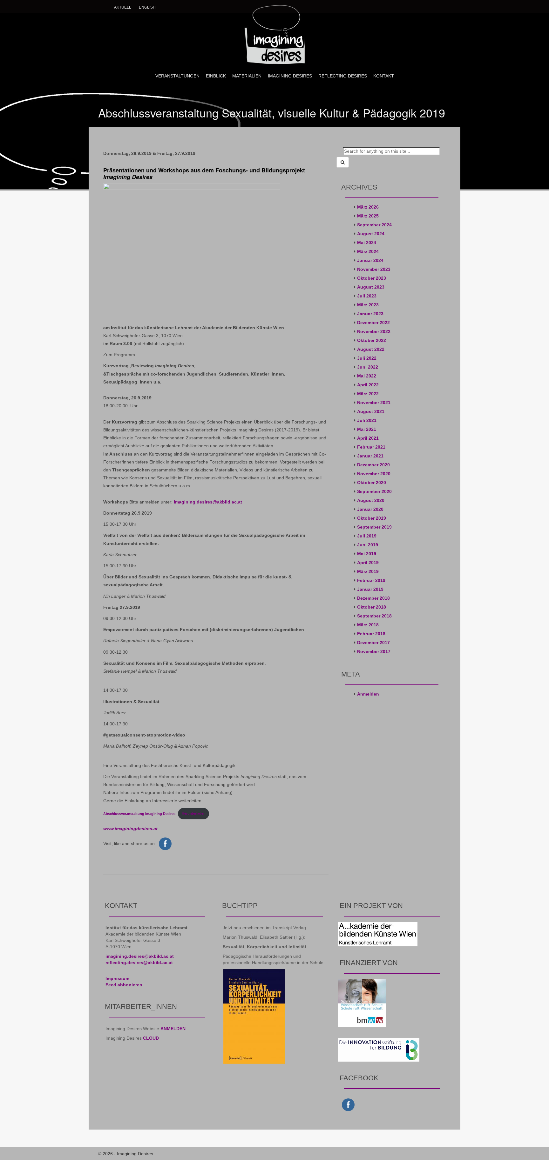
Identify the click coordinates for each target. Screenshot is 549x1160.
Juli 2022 (366, 358)
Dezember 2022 (373, 322)
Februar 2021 (371, 447)
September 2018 (374, 615)
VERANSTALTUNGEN (177, 75)
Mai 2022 (366, 375)
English (147, 7)
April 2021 (368, 438)
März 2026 (368, 207)
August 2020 (370, 500)
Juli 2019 (366, 535)
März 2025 (368, 215)
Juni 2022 (367, 367)
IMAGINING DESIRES (290, 75)
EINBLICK (216, 75)
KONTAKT (383, 75)
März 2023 (368, 304)
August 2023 (370, 287)
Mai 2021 (366, 429)
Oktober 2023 (371, 278)
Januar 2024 (370, 260)
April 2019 (368, 562)
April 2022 (368, 384)
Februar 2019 (371, 580)
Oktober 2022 (371, 340)
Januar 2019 (370, 589)
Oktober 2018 (371, 607)
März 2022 (368, 393)
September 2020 (374, 491)
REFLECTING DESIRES (342, 75)
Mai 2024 (366, 242)
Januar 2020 (370, 509)
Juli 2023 (366, 295)
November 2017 (373, 651)
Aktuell (122, 7)
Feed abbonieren (123, 984)
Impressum (117, 978)
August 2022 (370, 349)
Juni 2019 (367, 544)
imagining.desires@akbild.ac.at (208, 501)
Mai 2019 (366, 553)
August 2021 (370, 411)
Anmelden (368, 694)
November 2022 (373, 331)
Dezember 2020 (373, 464)
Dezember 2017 (373, 642)
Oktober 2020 (371, 482)
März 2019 (368, 571)
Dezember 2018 (373, 598)
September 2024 (374, 224)
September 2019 (374, 527)
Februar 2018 (371, 633)
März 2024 (368, 251)
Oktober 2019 (371, 518)
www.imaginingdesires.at (130, 828)
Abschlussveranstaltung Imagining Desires (139, 813)
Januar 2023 (370, 313)
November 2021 (373, 402)
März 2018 (368, 624)
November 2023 (373, 269)
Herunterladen (194, 813)
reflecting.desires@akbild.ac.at (139, 962)
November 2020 (373, 473)
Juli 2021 (366, 420)
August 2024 (370, 233)
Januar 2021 (370, 455)
